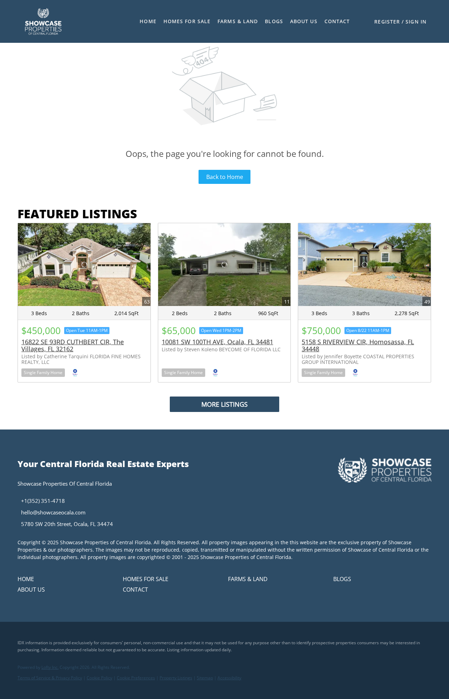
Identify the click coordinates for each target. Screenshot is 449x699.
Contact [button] (337, 21)
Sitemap (205, 678)
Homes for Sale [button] (186, 21)
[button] (42, 21)
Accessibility (229, 678)
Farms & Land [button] (237, 21)
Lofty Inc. (50, 667)
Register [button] (387, 21)
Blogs (274, 21)
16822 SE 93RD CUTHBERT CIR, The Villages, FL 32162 (72, 345)
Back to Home (224, 177)
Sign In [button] (416, 21)
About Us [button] (303, 21)
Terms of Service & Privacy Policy (50, 678)
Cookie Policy (99, 678)
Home (148, 21)
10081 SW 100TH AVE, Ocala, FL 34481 (217, 342)
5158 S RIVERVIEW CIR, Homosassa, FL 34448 (358, 345)
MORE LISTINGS (224, 404)
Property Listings (176, 678)
